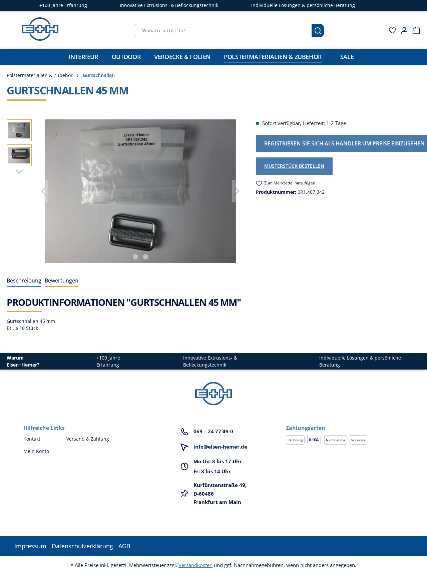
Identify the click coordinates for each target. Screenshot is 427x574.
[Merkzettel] (390, 30)
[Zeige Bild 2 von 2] (145, 256)
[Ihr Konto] (402, 30)
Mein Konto (36, 451)
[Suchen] (318, 30)
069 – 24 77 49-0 (213, 431)
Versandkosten (195, 565)
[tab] (24, 281)
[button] (345, 421)
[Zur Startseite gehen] (40, 29)
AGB (124, 546)
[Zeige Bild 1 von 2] (135, 256)
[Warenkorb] (414, 30)
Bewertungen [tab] (61, 280)
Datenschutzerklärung (82, 546)
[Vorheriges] (43, 191)
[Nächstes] (237, 191)
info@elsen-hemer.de (220, 446)
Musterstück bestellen (294, 166)
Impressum (30, 546)
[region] (124, 191)
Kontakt (31, 439)
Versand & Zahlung (87, 439)
